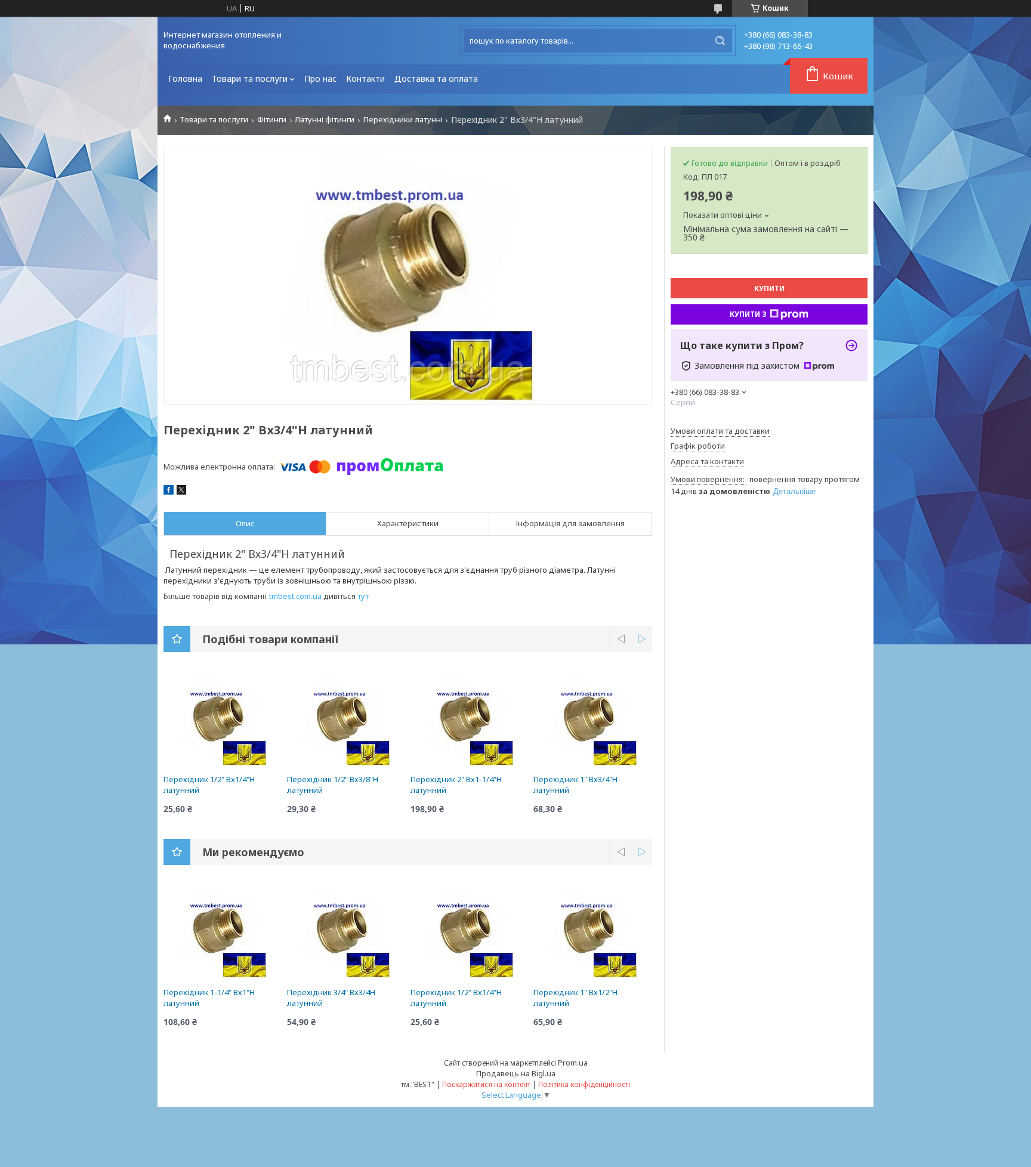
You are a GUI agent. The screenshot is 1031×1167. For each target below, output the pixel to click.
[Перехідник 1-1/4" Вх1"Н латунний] (222, 933)
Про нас (320, 78)
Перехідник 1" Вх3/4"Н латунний (575, 784)
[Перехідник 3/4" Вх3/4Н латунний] (346, 933)
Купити (769, 288)
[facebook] (168, 491)
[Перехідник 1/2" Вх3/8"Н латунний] (346, 720)
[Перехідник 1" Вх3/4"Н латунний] (592, 720)
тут (363, 596)
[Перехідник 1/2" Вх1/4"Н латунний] (222, 720)
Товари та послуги (250, 78)
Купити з (748, 314)
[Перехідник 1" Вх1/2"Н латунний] (592, 933)
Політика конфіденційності (584, 1084)
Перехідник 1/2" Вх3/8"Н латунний (332, 784)
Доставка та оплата (436, 78)
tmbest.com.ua (295, 596)
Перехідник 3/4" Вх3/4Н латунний (331, 997)
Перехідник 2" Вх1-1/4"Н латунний (456, 784)
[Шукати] (720, 41)
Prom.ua (573, 1062)
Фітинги (271, 120)
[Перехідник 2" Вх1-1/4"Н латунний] (469, 720)
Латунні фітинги (324, 120)
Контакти (365, 78)
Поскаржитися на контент (486, 1084)
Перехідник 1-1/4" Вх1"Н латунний (209, 997)
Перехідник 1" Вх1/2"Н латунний (575, 997)
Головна (185, 78)
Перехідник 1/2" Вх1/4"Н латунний (209, 784)
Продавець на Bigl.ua (515, 1073)
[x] (181, 491)
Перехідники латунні (403, 120)
